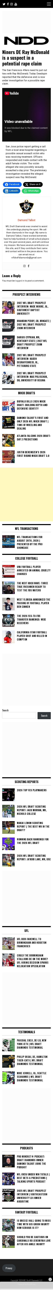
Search (5, 710)
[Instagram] (24, 266)
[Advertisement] (26, 494)
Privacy (9, 1268)
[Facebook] (28, 266)
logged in (19, 281)
